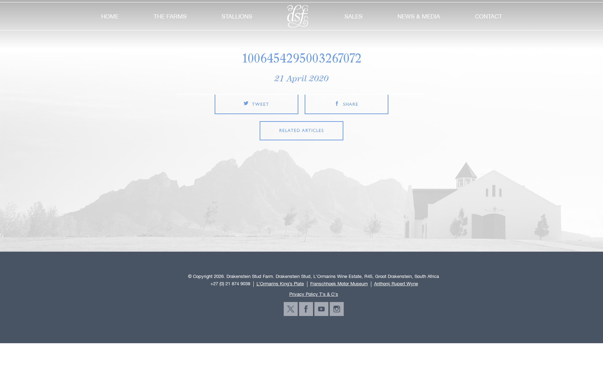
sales (353, 16)
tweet (260, 104)
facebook (306, 309)
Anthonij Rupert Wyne (396, 283)
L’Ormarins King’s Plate (280, 283)
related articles (301, 130)
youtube (321, 309)
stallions (237, 16)
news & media (418, 16)
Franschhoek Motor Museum (339, 283)
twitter (291, 309)
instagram (337, 309)
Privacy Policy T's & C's (313, 294)
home (110, 16)
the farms (170, 16)
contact (488, 16)
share (350, 104)
